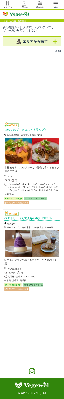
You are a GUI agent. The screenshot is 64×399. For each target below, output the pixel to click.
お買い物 (24, 7)
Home (6, 20)
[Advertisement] (32, 85)
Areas (13, 20)
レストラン (8, 7)
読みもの (40, 7)
